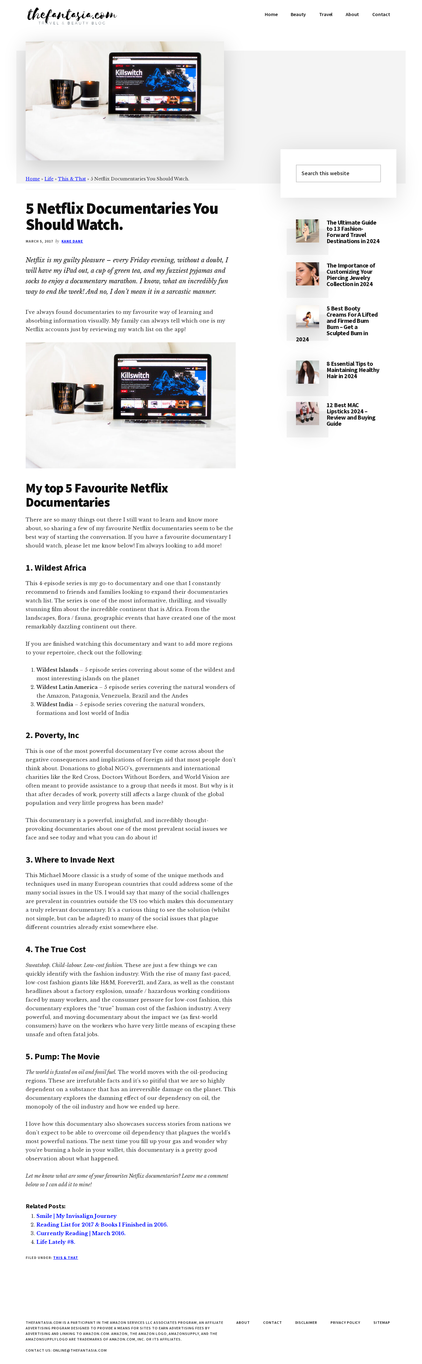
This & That (72, 179)
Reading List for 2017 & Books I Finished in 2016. (102, 1225)
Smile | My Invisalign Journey (76, 1216)
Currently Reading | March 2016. (80, 1233)
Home (33, 179)
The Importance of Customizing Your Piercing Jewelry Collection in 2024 (351, 274)
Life (48, 179)
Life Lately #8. (55, 1242)
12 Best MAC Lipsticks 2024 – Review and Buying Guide (351, 414)
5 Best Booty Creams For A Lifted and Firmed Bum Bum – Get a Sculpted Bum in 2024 (337, 323)
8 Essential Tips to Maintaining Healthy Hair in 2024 (353, 370)
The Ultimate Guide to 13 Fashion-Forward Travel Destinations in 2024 (353, 231)
